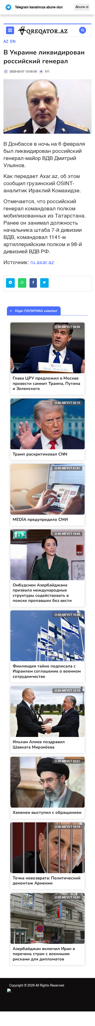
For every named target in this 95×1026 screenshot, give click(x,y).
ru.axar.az (42, 262)
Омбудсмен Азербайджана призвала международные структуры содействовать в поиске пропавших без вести (42, 593)
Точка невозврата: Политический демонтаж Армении (46, 880)
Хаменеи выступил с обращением (47, 812)
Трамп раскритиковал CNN (40, 454)
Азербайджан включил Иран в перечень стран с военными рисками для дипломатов (44, 954)
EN (12, 42)
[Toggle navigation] (10, 30)
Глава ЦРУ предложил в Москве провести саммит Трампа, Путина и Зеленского (46, 383)
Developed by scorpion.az (62, 991)
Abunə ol (81, 7)
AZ (5, 42)
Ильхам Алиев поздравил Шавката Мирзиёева (39, 744)
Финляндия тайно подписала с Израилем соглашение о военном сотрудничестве (47, 671)
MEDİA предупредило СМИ (40, 519)
